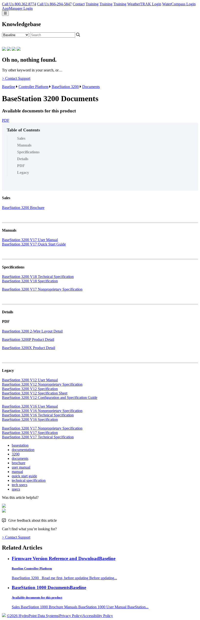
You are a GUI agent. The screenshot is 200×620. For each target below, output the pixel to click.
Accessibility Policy (97, 616)
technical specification (29, 480)
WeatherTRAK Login (144, 4)
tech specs (19, 485)
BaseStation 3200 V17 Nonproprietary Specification (42, 289)
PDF (5, 120)
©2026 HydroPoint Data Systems (33, 616)
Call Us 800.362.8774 (19, 4)
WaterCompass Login (179, 4)
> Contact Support (16, 78)
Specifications (28, 152)
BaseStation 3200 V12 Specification (30, 389)
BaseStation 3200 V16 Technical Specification (38, 415)
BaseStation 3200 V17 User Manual (30, 240)
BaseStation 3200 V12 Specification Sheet (34, 393)
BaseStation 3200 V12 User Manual (30, 380)
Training (92, 4)
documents (20, 458)
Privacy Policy (70, 616)
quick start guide (24, 476)
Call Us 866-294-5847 (54, 4)
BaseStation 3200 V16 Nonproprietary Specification (42, 411)
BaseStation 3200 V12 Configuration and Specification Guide (49, 397)
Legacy (23, 172)
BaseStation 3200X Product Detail (28, 348)
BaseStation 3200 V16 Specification (30, 419)
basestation (20, 445)
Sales (21, 138)
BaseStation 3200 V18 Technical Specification (38, 277)
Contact (79, 4)
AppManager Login (17, 8)
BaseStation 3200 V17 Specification (30, 433)
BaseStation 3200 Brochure (23, 208)
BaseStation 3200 (65, 87)
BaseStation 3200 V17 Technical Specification (38, 437)
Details (22, 159)
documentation (23, 450)
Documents (91, 87)
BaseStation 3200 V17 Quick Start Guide (34, 244)
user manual (21, 467)
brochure (18, 463)
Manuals (24, 145)
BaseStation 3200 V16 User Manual (30, 406)
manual (17, 472)
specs (16, 489)
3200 (16, 454)
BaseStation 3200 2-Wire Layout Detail (32, 331)
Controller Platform (33, 87)
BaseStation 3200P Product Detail (28, 339)
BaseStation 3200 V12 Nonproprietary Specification (42, 384)
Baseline (8, 87)
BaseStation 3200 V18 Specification (30, 281)
